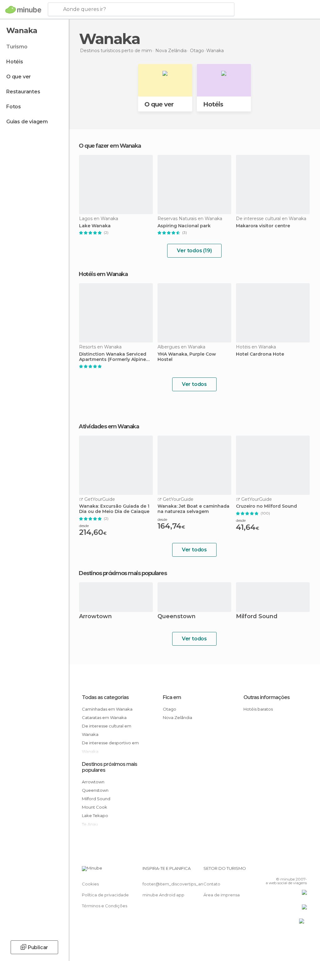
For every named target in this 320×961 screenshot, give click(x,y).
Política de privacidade (105, 894)
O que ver (18, 77)
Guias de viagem (27, 122)
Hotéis (14, 62)
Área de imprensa (221, 894)
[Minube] (23, 9)
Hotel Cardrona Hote (260, 354)
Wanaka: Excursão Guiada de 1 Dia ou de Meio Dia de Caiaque (114, 509)
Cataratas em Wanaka (104, 717)
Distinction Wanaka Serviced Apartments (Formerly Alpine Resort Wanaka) (112, 357)
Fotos (13, 107)
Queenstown (177, 617)
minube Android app (163, 894)
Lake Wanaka (95, 226)
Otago (169, 709)
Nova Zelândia (177, 717)
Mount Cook (94, 807)
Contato (211, 883)
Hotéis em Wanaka (103, 274)
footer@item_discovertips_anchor (177, 883)
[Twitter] (286, 870)
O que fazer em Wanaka (110, 145)
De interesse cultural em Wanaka (106, 730)
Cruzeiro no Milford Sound (266, 506)
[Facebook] (278, 870)
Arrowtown (95, 617)
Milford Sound (257, 617)
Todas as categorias (105, 697)
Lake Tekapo (95, 815)
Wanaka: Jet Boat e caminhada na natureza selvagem (193, 509)
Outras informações (266, 697)
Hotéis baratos (258, 709)
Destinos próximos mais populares (123, 573)
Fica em (172, 697)
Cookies (90, 883)
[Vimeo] (294, 870)
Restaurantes (23, 92)
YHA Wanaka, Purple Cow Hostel (187, 357)
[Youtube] (303, 870)
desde (84, 525)
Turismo (17, 47)
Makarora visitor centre (263, 226)
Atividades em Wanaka (109, 426)
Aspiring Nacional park (184, 226)
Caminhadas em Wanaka (107, 709)
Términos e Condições (104, 905)
